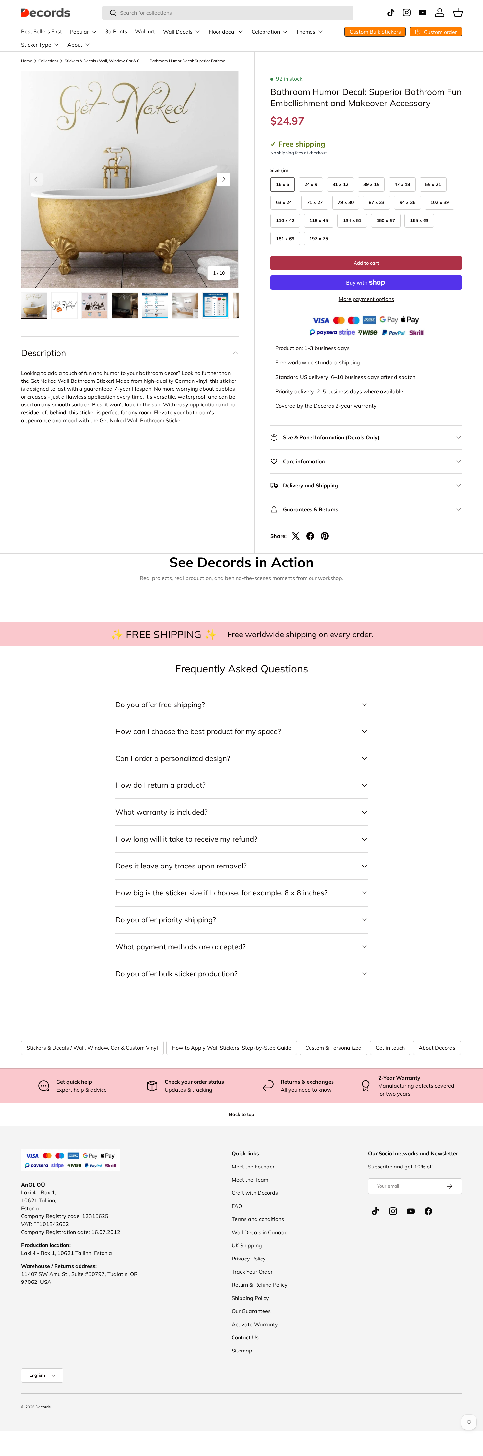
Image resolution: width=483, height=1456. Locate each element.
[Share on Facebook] (310, 536)
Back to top (241, 1114)
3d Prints (116, 31)
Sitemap (242, 1350)
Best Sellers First (41, 31)
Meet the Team (250, 1179)
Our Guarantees (251, 1311)
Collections (48, 61)
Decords (43, 1406)
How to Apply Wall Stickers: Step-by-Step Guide (231, 1047)
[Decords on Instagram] (393, 1211)
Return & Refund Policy (260, 1285)
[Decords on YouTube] (410, 1211)
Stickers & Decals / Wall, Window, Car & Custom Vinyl (104, 61)
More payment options (366, 299)
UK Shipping (247, 1245)
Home (26, 61)
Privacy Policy (249, 1258)
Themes (305, 31)
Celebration (266, 31)
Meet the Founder (253, 1166)
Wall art (145, 31)
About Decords (437, 1047)
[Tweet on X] (295, 536)
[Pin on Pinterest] (324, 536)
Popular (79, 31)
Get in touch (390, 1047)
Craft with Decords (255, 1193)
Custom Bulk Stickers (375, 31)
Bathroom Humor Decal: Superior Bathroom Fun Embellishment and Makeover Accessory (189, 61)
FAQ (237, 1206)
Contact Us (245, 1337)
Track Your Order (252, 1271)
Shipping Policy (250, 1298)
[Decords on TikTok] (375, 1211)
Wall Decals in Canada (260, 1232)
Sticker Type (36, 44)
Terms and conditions (258, 1219)
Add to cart (366, 263)
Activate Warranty (255, 1324)
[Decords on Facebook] (428, 1211)
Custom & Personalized (333, 1047)
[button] (458, 12)
